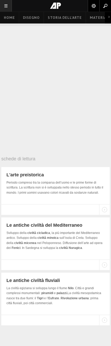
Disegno (31, 17)
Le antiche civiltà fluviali (33, 280)
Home (9, 17)
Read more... (104, 209)
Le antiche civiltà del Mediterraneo (44, 225)
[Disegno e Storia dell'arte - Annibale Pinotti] (55, 6)
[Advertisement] (55, 92)
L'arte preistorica (25, 174)
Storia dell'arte (65, 17)
